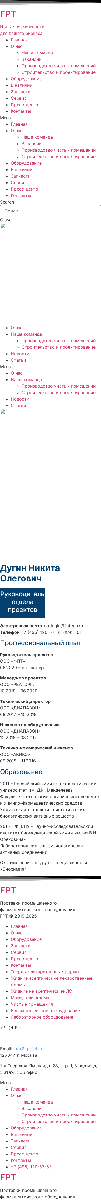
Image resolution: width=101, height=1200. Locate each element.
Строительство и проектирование (59, 72)
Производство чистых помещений (59, 65)
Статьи (18, 360)
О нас (17, 46)
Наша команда (37, 52)
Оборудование (26, 78)
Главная (19, 39)
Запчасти (21, 91)
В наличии (22, 85)
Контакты (21, 111)
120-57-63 (29, 1037)
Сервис (19, 98)
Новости (20, 353)
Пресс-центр (24, 104)
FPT (8, 14)
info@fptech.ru (28, 1048)
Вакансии (32, 59)
